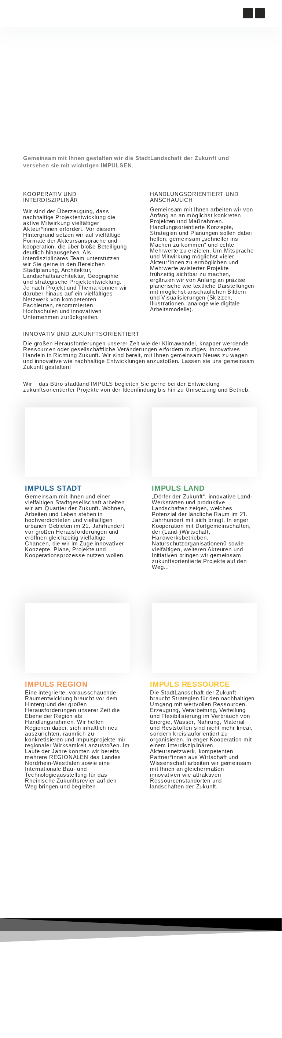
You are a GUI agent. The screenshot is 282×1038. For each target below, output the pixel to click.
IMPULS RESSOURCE (190, 684)
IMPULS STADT (53, 488)
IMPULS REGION (56, 684)
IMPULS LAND (178, 488)
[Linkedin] (260, 13)
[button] (76, 13)
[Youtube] (248, 13)
